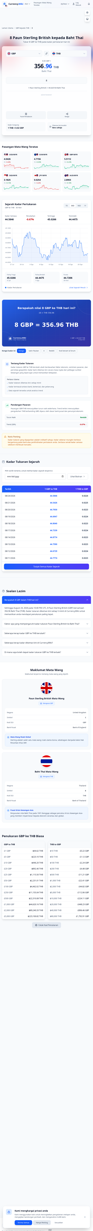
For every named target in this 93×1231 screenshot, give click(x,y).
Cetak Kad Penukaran (48, 925)
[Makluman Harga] (89, 4)
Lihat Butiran (76, 476)
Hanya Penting (42, 1222)
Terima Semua (23, 1222)
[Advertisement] (46, 16)
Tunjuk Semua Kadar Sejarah (46, 566)
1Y (85, 205)
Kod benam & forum (67, 351)
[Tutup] (85, 1217)
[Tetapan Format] (87, 12)
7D (67, 205)
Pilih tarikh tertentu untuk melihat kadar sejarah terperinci (29, 471)
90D (79, 205)
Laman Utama (7, 28)
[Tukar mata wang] (46, 53)
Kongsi (21, 351)
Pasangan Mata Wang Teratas (42, 3)
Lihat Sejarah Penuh (77, 287)
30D (72, 205)
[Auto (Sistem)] (87, 19)
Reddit (51, 351)
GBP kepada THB (22, 28)
